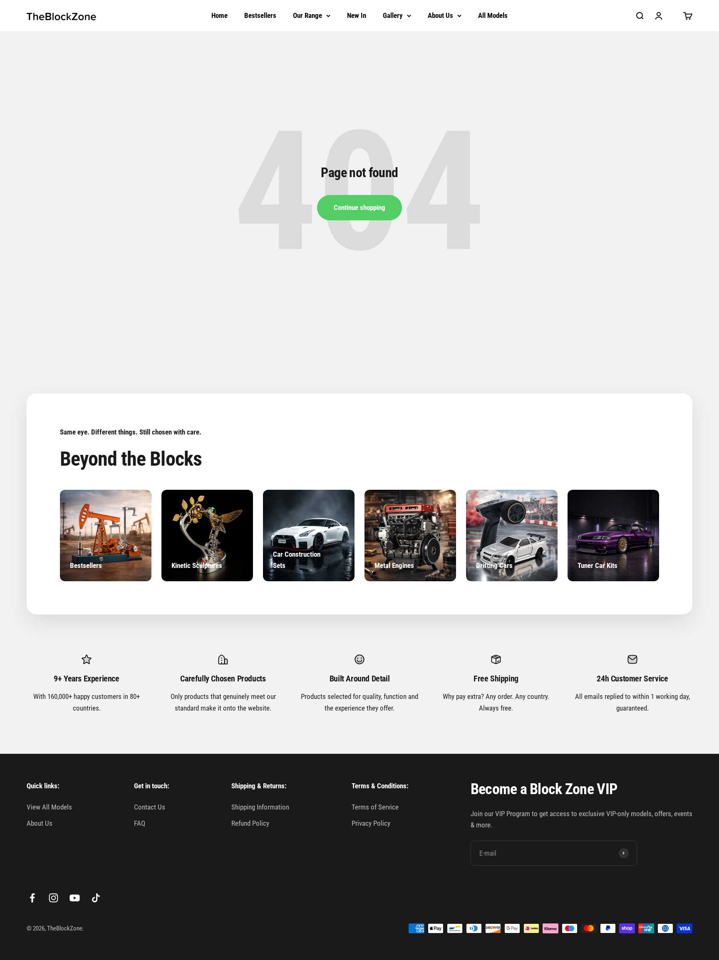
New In (356, 15)
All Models (493, 15)
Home (219, 15)
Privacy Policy (371, 823)
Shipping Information (260, 807)
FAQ (139, 823)
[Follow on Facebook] (32, 897)
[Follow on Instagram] (53, 897)
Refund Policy (250, 823)
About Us (440, 15)
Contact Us (149, 807)
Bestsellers (260, 15)
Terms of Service (375, 807)
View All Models (49, 807)
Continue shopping (359, 207)
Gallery (393, 15)
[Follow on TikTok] (96, 897)
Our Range (307, 15)
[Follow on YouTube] (74, 897)
